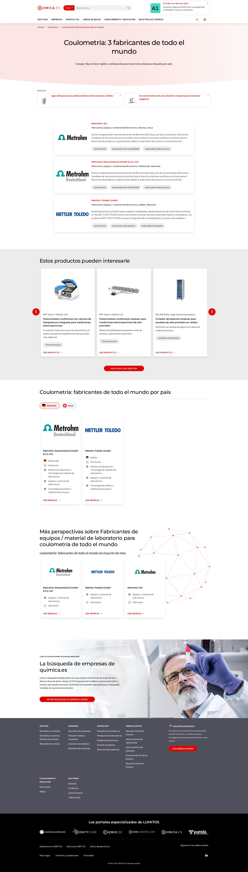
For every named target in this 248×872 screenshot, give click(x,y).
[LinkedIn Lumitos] (206, 855)
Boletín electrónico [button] (151, 19)
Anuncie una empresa (78, 743)
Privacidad (89, 855)
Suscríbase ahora (182, 748)
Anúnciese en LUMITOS (51, 846)
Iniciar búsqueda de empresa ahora (67, 699)
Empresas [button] (56, 19)
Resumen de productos (108, 749)
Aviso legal (45, 855)
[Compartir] (197, 19)
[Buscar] (129, 8)
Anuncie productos (106, 744)
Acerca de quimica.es (100, 846)
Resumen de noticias (50, 743)
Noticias (72, 783)
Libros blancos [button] (92, 19)
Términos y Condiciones (67, 855)
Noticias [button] (43, 19)
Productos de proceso (107, 740)
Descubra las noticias (50, 731)
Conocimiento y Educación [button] (119, 19)
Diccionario (45, 786)
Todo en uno (74, 797)
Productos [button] (72, 19)
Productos (73, 788)
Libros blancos (75, 792)
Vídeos (43, 791)
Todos (68, 8)
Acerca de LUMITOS (76, 846)
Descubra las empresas (79, 731)
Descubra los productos (108, 731)
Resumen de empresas (79, 748)
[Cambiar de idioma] (205, 19)
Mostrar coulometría (124, 368)
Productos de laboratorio (109, 735)
